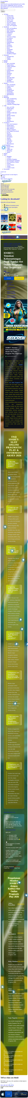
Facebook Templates (12, 159)
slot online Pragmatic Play (16, 382)
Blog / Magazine (11, 31)
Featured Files (10, 17)
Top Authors (10, 21)
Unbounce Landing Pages (13, 104)
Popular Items (10, 29)
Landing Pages (10, 103)
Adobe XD (9, 149)
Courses (9, 158)
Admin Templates (11, 66)
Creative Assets (10, 167)
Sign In (15, 174)
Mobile (8, 43)
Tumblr (8, 166)
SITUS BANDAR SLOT (7, 192)
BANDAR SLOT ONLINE (8, 189)
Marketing (6, 97)
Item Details (10, 282)
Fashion (9, 87)
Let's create (3, 210)
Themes (9, 59)
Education (9, 39)
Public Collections (11, 24)
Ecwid (8, 132)
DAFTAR (19, 278)
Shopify (6, 83)
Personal (9, 74)
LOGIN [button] (6, 331)
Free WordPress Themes (13, 162)
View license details (10, 830)
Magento (9, 134)
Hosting (6, 60)
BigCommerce (10, 128)
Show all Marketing (12, 98)
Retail (8, 48)
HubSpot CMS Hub (12, 112)
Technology (10, 49)
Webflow (9, 118)
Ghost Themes (10, 165)
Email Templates (11, 101)
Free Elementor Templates (13, 160)
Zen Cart (9, 142)
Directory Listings (11, 36)
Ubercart (9, 139)
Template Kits (10, 56)
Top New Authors (11, 22)
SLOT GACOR (5, 188)
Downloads (6, 169)
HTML (5, 62)
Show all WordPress (12, 28)
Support (9, 289)
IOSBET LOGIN (8, 237)
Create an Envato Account (7, 174)
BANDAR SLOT (5, 185)
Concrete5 (9, 110)
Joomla (8, 114)
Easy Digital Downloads (13, 131)
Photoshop (9, 150)
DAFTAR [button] (10, 331)
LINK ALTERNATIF (23, 1094)
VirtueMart (9, 141)
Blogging (9, 156)
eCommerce (10, 38)
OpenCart (9, 135)
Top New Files (10, 18)
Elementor (9, 41)
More (5, 155)
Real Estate (9, 46)
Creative (9, 35)
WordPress (6, 27)
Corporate (9, 34)
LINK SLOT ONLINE (6, 190)
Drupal (8, 111)
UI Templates (7, 145)
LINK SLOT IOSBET (9, 238)
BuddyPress (10, 32)
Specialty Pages (11, 77)
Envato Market (4, 1)
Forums (9, 163)
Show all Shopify (11, 84)
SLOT (2, 183)
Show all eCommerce (12, 124)
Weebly (9, 120)
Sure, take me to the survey (7, 1085)
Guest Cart (3, 172)
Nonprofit (9, 45)
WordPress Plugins (11, 53)
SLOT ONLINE (5, 186)
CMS (5, 105)
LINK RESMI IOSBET (12, 244)
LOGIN (9, 278)
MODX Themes (11, 115)
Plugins (8, 58)
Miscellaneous (10, 52)
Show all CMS (10, 107)
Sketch (8, 152)
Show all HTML (11, 63)
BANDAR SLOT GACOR (11, 246)
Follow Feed (10, 20)
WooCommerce (11, 127)
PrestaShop (9, 136)
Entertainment (10, 42)
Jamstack (6, 96)
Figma (8, 148)
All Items (6, 14)
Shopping (9, 89)
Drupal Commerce (11, 129)
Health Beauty (10, 90)
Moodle (9, 117)
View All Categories (12, 25)
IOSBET (6, 236)
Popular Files (10, 15)
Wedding (9, 51)
